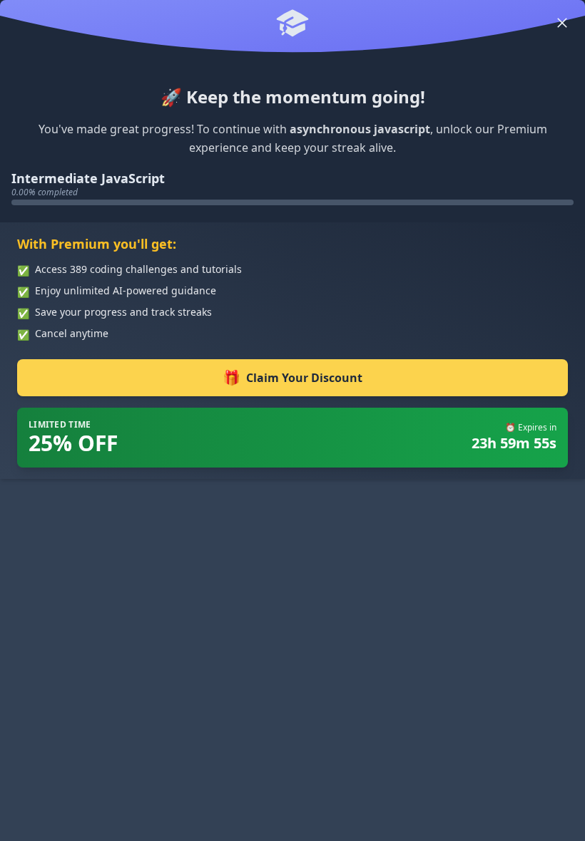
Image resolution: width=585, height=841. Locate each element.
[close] (562, 22)
